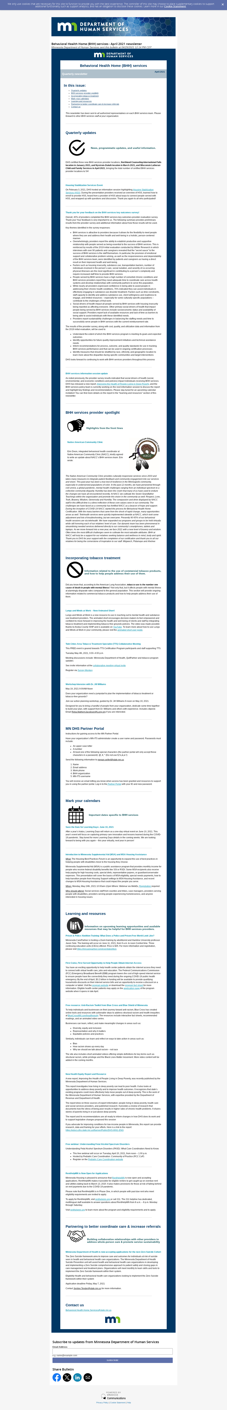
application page (132, 988)
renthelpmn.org (102, 1199)
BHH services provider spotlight (84, 93)
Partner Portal (114, 784)
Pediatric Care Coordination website (105, 1159)
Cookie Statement (175, 6)
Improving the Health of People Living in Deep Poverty (123, 384)
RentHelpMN (118, 1178)
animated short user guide (130, 630)
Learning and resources (81, 101)
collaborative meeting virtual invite (109, 665)
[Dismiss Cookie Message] (222, 3)
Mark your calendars (80, 99)
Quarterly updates (79, 90)
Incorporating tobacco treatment (85, 96)
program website (100, 985)
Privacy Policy (102, 1403)
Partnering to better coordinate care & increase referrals (95, 104)
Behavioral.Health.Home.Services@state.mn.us (88, 1310)
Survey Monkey (85, 670)
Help (129, 1403)
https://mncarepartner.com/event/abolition (97, 949)
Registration (145, 886)
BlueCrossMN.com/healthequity (83, 1015)
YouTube (117, 627)
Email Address (59, 1347)
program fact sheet (134, 985)
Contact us (76, 107)
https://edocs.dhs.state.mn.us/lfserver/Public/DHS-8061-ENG (95, 1130)
